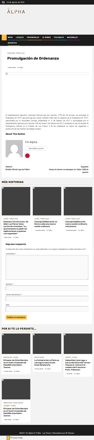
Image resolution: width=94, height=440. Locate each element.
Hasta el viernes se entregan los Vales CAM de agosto (68, 169)
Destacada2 (11, 53)
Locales (20, 37)
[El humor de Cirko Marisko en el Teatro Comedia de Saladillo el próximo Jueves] (16, 343)
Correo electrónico (14, 294)
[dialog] (47, 438)
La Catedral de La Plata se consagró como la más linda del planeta (46, 362)
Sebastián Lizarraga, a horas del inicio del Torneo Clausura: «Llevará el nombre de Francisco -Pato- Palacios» (77, 365)
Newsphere (57, 433)
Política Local (20, 53)
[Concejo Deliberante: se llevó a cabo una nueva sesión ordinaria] (47, 201)
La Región (6, 405)
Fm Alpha (20, 67)
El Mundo (46, 37)
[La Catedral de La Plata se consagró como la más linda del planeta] (47, 343)
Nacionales (72, 37)
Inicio (10, 37)
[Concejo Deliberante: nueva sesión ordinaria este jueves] (78, 201)
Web (7, 305)
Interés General (39, 357)
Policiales (59, 37)
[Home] (4, 37)
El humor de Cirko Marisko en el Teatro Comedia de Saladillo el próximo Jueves (15, 363)
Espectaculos (7, 357)
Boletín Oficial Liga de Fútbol (18, 168)
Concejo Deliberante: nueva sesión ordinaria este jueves (76, 224)
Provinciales (33, 37)
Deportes (12, 43)
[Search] (90, 37)
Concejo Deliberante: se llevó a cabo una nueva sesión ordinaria (45, 224)
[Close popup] (8, 438)
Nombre (9, 284)
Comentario (11, 254)
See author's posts (36, 148)
